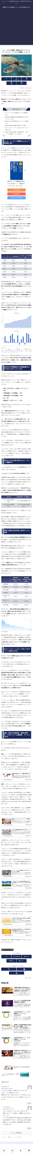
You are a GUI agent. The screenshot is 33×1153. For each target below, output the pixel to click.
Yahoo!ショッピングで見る (16, 197)
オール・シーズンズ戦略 (8, 949)
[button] (21, 83)
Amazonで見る (16, 190)
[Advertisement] (16, 28)
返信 (30, 1103)
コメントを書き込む (16, 1132)
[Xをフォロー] (8, 969)
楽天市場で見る (16, 193)
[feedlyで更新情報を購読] (24, 969)
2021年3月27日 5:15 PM (8, 1109)
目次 (14, 109)
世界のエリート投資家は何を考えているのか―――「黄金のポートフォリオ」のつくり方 (16, 183)
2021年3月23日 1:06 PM (6, 1088)
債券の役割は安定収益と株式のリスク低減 (16, 125)
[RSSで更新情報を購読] (16, 973)
